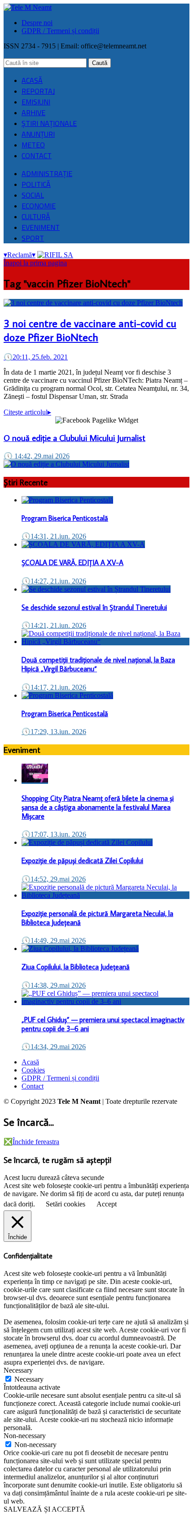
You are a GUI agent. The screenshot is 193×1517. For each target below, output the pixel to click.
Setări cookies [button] (65, 1204)
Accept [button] (106, 1204)
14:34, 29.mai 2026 (54, 1046)
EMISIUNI (36, 101)
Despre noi (37, 22)
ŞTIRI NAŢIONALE (49, 123)
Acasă (30, 1062)
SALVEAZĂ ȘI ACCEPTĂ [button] (44, 1509)
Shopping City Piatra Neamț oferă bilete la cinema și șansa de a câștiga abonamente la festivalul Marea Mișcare (98, 807)
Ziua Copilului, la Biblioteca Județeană (76, 966)
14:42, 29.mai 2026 (37, 456)
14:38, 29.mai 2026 (54, 985)
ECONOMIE (39, 205)
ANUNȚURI (38, 134)
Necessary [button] (18, 1370)
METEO (33, 144)
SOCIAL (33, 195)
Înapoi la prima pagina (35, 263)
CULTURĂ (36, 216)
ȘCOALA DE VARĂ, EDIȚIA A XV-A (72, 562)
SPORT (33, 238)
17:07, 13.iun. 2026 (54, 834)
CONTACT (37, 155)
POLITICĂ (36, 184)
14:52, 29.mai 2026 (54, 879)
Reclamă (19, 255)
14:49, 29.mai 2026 (54, 940)
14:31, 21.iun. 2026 (54, 536)
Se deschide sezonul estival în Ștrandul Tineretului (94, 607)
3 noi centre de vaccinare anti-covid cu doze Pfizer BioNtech (90, 330)
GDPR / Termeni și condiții (60, 31)
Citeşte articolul (27, 412)
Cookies (33, 1070)
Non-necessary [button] (25, 1435)
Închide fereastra (31, 1141)
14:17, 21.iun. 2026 (54, 687)
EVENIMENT (41, 227)
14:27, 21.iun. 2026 (54, 581)
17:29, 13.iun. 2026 (54, 731)
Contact (33, 1086)
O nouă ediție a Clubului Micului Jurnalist (74, 437)
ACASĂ (32, 80)
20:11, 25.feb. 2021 (36, 357)
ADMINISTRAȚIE (47, 173)
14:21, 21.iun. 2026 (54, 625)
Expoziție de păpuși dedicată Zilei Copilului (82, 860)
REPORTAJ (38, 91)
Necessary (29, 1379)
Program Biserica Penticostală (65, 518)
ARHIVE (33, 112)
